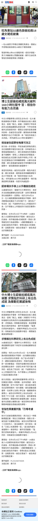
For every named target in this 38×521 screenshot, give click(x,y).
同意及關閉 (29, 514)
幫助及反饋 (22, 503)
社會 (3, 112)
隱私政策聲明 (5, 507)
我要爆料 (21, 507)
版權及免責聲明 (23, 500)
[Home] (9, 2)
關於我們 (4, 503)
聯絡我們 (4, 500)
